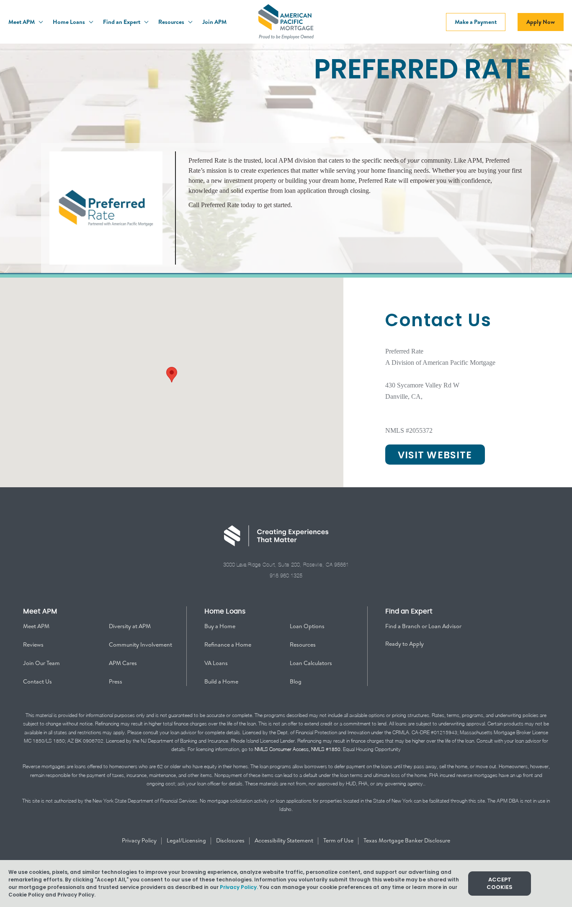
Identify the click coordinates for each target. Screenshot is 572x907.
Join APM (214, 22)
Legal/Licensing (187, 840)
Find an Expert (122, 22)
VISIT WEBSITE (435, 455)
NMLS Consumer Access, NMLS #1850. (298, 749)
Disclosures (231, 840)
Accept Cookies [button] (500, 883)
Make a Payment (476, 22)
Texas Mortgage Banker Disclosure (406, 840)
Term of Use (339, 840)
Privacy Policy (140, 840)
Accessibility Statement (284, 840)
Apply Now (540, 22)
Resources (172, 22)
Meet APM (22, 22)
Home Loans (69, 22)
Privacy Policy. (239, 887)
